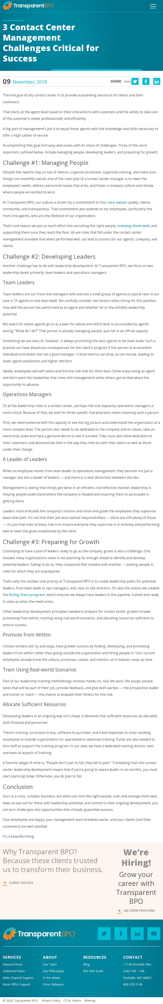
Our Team (50, 964)
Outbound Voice (14, 971)
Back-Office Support (17, 984)
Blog (86, 964)
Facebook (120, 933)
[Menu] (153, 6)
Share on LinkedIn (156, 81)
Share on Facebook (145, 81)
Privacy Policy (51, 1000)
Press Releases (53, 984)
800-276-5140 (132, 984)
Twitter (104, 933)
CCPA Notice (72, 1000)
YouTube (154, 933)
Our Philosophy (53, 971)
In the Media (51, 978)
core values (117, 202)
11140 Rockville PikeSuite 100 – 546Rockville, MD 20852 (137, 971)
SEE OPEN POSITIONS (139, 910)
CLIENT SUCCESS (21, 883)
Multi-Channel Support (18, 978)
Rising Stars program (27, 594)
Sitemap (90, 1000)
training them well (133, 225)
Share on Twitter (135, 81)
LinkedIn (137, 933)
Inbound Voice (12, 964)
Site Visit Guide (93, 971)
